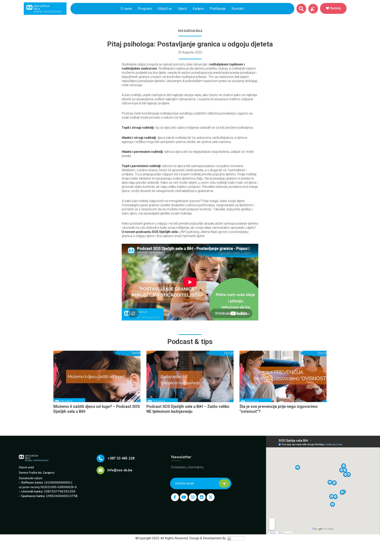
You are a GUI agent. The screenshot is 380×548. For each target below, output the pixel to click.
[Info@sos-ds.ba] (100, 470)
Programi (145, 8)
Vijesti (182, 8)
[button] (301, 8)
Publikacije (218, 8)
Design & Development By (208, 538)
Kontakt (238, 8)
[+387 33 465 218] (100, 458)
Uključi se (165, 8)
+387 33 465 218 (120, 458)
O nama (126, 8)
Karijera (198, 8)
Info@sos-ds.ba (119, 470)
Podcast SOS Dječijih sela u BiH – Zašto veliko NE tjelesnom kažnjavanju (187, 409)
